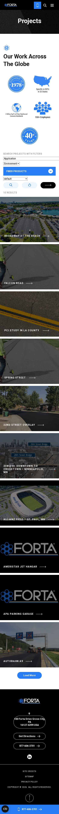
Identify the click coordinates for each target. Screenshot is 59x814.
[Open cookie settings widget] (5, 808)
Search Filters (48, 185)
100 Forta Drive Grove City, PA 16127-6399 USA (29, 722)
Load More (29, 675)
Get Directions (27, 736)
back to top (29, 805)
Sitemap (29, 777)
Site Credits (29, 771)
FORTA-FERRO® (19, 180)
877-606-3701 (29, 809)
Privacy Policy (29, 782)
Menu (52, 5)
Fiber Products (16, 171)
